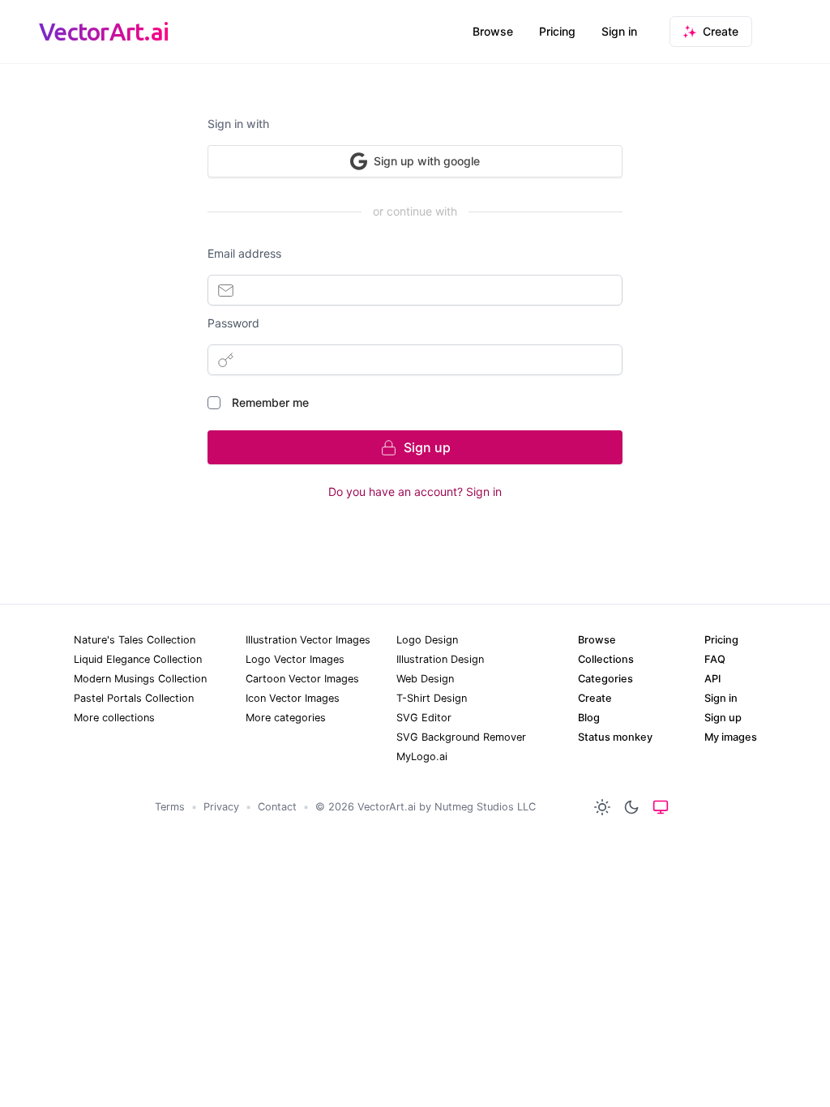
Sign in (619, 31)
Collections (606, 659)
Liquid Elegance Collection (138, 659)
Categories (605, 679)
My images (730, 737)
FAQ (714, 659)
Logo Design (427, 640)
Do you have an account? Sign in (415, 491)
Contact (277, 807)
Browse (493, 31)
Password (233, 323)
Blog (589, 718)
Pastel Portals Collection (134, 698)
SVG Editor (423, 718)
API (712, 679)
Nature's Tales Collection (134, 640)
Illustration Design (440, 659)
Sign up (723, 718)
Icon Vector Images (293, 698)
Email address (244, 253)
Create (595, 698)
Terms (170, 807)
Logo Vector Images (295, 659)
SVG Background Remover (461, 737)
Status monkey (615, 737)
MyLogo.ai (421, 756)
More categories (286, 718)
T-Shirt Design (431, 698)
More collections (114, 718)
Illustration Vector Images (308, 640)
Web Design (425, 679)
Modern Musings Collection (140, 679)
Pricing (557, 31)
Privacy (221, 807)
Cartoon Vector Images (302, 679)
